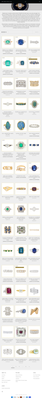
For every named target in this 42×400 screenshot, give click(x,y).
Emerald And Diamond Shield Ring (8, 218)
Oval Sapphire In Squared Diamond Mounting (21, 218)
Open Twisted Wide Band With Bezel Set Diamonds (8, 360)
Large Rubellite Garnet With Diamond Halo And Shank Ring (8, 299)
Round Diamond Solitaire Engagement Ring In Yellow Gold (21, 299)
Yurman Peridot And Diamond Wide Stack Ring (21, 238)
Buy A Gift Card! (4, 382)
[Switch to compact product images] (5, 32)
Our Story (3, 375)
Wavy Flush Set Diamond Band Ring (8, 197)
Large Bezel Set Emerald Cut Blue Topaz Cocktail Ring (21, 259)
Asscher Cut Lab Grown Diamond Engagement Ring (34, 218)
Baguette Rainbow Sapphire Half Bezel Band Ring (21, 197)
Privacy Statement (36, 378)
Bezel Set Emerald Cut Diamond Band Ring (21, 279)
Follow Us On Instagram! (6, 380)
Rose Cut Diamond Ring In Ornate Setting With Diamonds (21, 360)
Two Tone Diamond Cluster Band (34, 340)
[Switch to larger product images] (2, 32)
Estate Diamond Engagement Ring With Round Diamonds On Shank (7, 113)
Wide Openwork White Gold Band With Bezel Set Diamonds (34, 299)
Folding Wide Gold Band (34, 319)
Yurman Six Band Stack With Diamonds (34, 92)
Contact (3, 376)
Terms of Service (36, 376)
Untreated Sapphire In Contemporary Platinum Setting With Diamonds (21, 320)
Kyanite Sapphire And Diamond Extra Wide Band (8, 238)
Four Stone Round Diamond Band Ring (7, 279)
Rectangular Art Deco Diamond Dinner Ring (7, 320)
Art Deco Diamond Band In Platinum (34, 50)
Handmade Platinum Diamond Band (21, 92)
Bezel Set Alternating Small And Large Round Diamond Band (34, 238)
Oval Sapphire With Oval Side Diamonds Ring (34, 259)
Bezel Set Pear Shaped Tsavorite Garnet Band (7, 259)
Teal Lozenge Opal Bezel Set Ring (8, 134)
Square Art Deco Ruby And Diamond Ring (21, 340)
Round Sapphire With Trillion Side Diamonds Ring (21, 51)
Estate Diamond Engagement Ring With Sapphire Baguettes (7, 154)
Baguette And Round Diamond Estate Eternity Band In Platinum (8, 92)
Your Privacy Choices (36, 375)
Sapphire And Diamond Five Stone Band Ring (34, 154)
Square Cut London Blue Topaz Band (21, 112)
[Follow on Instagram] (2, 391)
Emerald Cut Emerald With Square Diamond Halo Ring (8, 51)
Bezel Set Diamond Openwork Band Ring (8, 176)
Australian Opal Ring (21, 133)
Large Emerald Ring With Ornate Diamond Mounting (8, 71)
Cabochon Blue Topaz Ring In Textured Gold (34, 360)
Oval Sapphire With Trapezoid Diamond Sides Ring (34, 177)
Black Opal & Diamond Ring (34, 112)
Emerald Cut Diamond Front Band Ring (8, 340)
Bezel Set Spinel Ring (34, 196)
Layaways (17, 378)
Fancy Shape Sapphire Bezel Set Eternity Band (34, 71)
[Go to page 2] (29, 366)
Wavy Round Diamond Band (34, 134)
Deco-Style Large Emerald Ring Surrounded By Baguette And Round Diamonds (21, 155)
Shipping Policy (18, 376)
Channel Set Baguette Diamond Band (34, 279)
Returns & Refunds (19, 375)
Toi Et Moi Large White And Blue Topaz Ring (21, 71)
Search (3, 378)
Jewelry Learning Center (6, 388)
